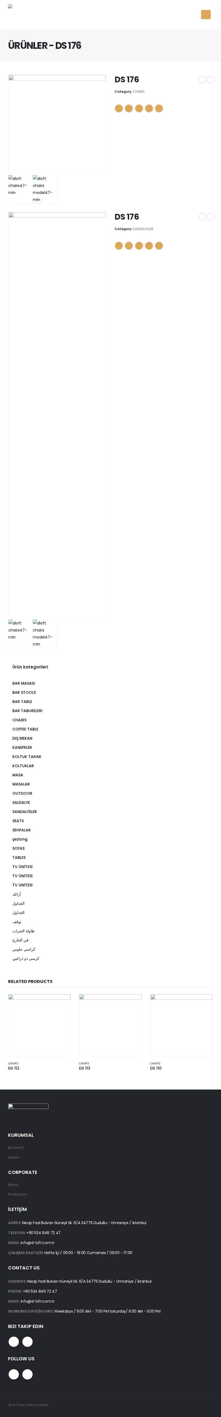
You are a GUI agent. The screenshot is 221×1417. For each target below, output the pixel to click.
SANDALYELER (143, 229)
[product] (39, 1025)
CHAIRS (139, 91)
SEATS (18, 821)
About (13, 1184)
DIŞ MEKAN (22, 738)
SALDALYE (21, 802)
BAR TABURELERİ (27, 710)
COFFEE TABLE (25, 729)
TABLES (19, 857)
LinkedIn (139, 108)
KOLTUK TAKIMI (26, 756)
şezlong (19, 839)
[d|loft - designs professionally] (28, 15)
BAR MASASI (23, 683)
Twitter (129, 108)
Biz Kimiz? (16, 1147)
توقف (16, 921)
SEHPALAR (21, 830)
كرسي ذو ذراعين (25, 958)
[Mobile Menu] (206, 14)
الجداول (18, 903)
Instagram (27, 1342)
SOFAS (18, 848)
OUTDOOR (22, 793)
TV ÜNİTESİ (22, 866)
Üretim (13, 1157)
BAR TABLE (22, 701)
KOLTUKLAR (23, 766)
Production (17, 1194)
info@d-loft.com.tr (38, 1242)
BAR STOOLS (24, 692)
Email (159, 108)
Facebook (119, 108)
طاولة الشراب (23, 931)
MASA (17, 775)
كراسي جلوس (23, 949)
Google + (149, 108)
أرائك (16, 894)
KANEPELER (22, 747)
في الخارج (20, 940)
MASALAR (21, 784)
